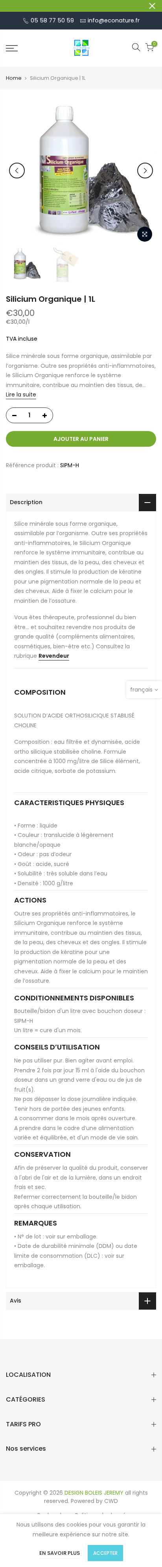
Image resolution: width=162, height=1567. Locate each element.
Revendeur (54, 656)
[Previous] (17, 170)
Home (14, 78)
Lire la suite (21, 394)
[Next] (145, 170)
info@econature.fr (114, 20)
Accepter (105, 1553)
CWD (111, 1501)
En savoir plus (59, 1553)
